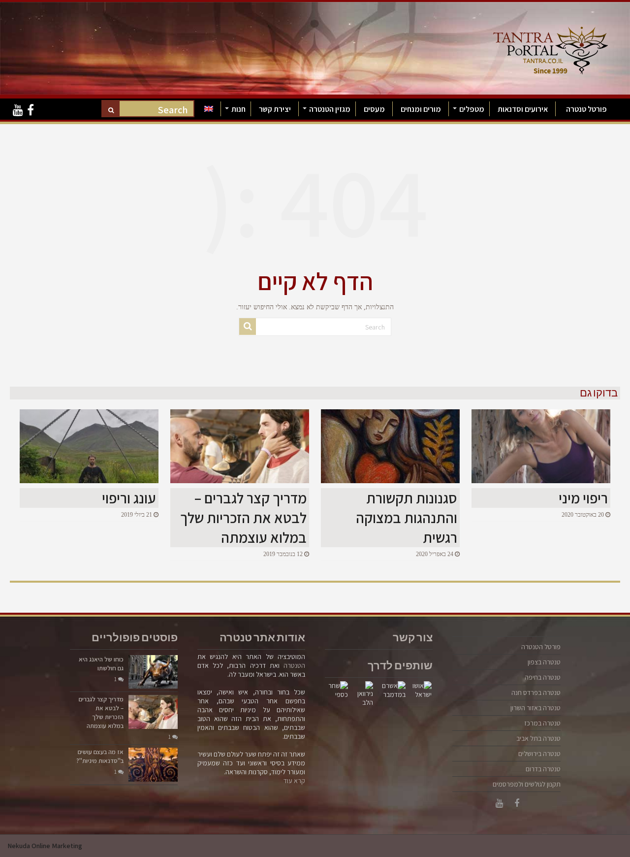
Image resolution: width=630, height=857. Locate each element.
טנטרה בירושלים (539, 753)
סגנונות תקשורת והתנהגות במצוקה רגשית (406, 517)
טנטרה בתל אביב (538, 738)
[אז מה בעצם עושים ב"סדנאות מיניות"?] (153, 764)
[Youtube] (18, 110)
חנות (238, 109)
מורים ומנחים (421, 109)
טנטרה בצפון (544, 662)
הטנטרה (294, 665)
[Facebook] (30, 110)
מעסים (374, 109)
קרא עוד (294, 780)
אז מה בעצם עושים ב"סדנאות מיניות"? (100, 756)
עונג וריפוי (129, 498)
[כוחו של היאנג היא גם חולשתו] (153, 672)
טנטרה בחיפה (543, 677)
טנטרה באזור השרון (535, 707)
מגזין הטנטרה (329, 109)
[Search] (111, 109)
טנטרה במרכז (542, 723)
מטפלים (471, 109)
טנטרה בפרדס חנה (536, 692)
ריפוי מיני (583, 498)
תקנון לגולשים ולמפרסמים (527, 784)
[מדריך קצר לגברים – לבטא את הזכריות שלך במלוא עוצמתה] (153, 711)
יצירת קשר (275, 109)
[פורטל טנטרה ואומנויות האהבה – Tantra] (550, 48)
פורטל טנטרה (586, 109)
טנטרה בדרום (543, 768)
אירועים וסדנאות (523, 109)
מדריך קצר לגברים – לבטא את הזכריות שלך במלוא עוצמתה (243, 517)
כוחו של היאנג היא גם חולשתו (101, 663)
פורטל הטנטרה (541, 646)
